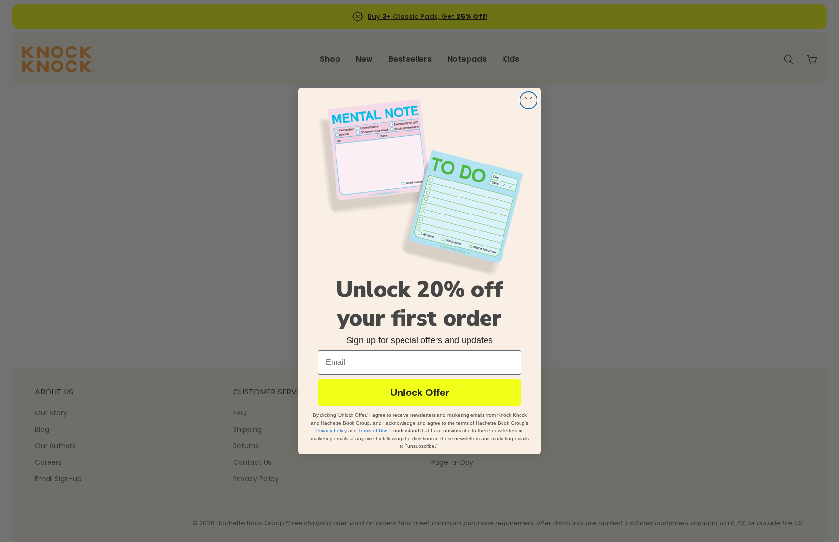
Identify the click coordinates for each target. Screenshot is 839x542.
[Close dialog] (528, 100)
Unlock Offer (419, 392)
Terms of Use (372, 430)
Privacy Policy (331, 430)
